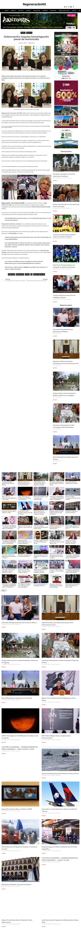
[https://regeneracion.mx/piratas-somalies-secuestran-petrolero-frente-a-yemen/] (72, 492)
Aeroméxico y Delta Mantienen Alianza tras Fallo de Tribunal (25, 513)
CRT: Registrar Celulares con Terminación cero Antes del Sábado (24, 586)
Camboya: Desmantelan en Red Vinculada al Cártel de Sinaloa (57, 483)
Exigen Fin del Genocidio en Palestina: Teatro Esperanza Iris (25, 527)
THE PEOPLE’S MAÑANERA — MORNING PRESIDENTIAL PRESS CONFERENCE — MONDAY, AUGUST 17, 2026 (72, 571)
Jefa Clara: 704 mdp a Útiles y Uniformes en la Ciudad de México (24, 571)
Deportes (53, 10)
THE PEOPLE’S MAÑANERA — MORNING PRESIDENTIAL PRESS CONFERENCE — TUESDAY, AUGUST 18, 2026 (72, 556)
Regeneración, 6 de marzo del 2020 (12, 113)
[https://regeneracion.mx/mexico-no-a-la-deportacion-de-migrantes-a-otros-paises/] (9, 492)
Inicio (6, 10)
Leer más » (55, 180)
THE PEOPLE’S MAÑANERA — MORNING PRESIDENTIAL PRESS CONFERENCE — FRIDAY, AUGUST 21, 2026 (57, 498)
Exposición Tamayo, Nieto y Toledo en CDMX (9, 512)
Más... (4, 590)
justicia (27, 274)
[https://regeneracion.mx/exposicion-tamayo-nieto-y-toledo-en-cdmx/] (9, 506)
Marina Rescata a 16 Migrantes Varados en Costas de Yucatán (39, 513)
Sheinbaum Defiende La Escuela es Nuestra (71, 512)
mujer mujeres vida (39, 274)
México (13, 10)
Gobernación (20, 274)
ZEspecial (29, 33)
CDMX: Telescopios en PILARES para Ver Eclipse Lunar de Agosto (24, 498)
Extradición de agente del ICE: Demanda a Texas (24, 555)
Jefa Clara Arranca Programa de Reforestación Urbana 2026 (41, 527)
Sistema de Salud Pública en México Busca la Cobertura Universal (40, 571)
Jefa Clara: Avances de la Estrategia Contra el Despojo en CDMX (8, 571)
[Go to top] (78, 938)
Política (21, 10)
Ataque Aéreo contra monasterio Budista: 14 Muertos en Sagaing (40, 483)
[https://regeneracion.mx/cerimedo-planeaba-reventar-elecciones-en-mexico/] (9, 477)
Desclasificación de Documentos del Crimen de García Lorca (57, 542)
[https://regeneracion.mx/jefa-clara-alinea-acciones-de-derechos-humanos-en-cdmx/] (40, 550)
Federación (11, 274)
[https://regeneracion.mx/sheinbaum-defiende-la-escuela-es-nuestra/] (72, 506)
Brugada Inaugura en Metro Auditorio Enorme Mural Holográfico (57, 513)
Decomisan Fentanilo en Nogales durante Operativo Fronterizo (9, 556)
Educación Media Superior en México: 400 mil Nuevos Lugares (57, 571)
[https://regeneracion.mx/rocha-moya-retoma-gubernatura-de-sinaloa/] (72, 477)
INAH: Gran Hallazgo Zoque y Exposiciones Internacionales (41, 498)
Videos (74, 10)
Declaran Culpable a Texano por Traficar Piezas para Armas (41, 542)
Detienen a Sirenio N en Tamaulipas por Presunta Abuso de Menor (56, 586)
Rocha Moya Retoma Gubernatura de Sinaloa (71, 482)
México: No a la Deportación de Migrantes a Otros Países (9, 498)
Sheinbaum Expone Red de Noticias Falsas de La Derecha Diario (57, 527)
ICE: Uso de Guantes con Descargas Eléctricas (40, 585)
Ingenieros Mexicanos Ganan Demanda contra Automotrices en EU (24, 483)
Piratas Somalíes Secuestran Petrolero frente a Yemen (72, 498)
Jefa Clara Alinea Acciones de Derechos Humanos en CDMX (41, 556)
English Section (64, 10)
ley (31, 274)
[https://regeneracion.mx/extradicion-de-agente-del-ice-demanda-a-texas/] (25, 550)
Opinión (45, 10)
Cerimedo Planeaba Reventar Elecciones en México (8, 483)
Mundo (28, 10)
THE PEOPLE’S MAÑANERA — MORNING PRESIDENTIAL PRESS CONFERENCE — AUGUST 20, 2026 (9, 527)
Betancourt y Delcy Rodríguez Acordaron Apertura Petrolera (71, 542)
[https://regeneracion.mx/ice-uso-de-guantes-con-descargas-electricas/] (40, 579)
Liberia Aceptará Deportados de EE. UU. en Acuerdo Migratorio (24, 542)
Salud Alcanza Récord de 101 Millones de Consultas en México (56, 556)
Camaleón (36, 10)
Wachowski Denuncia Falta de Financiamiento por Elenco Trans (72, 586)
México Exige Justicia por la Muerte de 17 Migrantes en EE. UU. (72, 527)
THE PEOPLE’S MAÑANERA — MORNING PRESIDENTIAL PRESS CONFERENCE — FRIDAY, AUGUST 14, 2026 (9, 586)
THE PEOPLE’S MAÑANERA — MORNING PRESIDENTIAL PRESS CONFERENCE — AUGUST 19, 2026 (9, 542)
